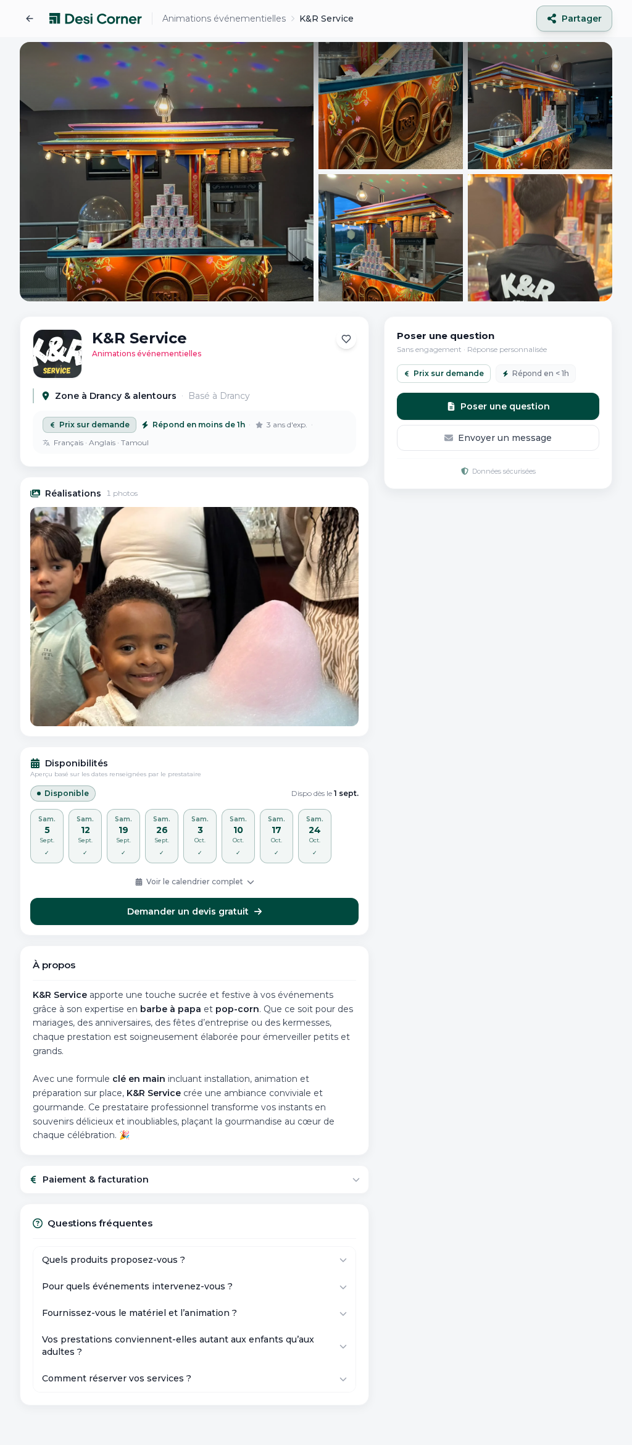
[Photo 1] (194, 616)
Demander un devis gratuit (188, 911)
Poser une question (505, 406)
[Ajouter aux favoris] (346, 339)
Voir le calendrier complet (194, 881)
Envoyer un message (505, 437)
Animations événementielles (224, 18)
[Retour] (30, 18)
